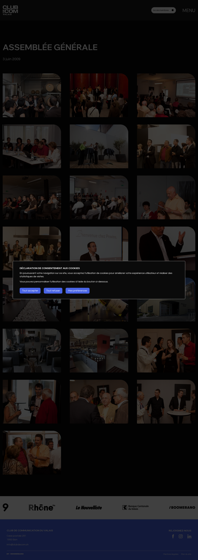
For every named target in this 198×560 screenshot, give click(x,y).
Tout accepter (30, 290)
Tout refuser (53, 290)
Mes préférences (77, 290)
